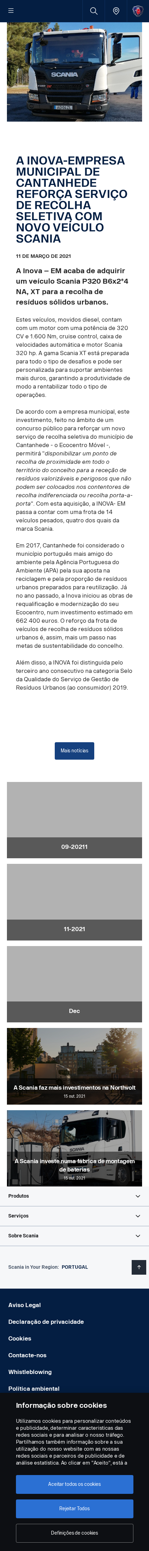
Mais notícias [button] (74, 751)
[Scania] (138, 11)
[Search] (94, 11)
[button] (74, 1196)
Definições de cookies (74, 1533)
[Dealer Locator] (116, 11)
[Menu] (11, 11)
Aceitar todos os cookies (74, 1484)
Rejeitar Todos (74, 1509)
